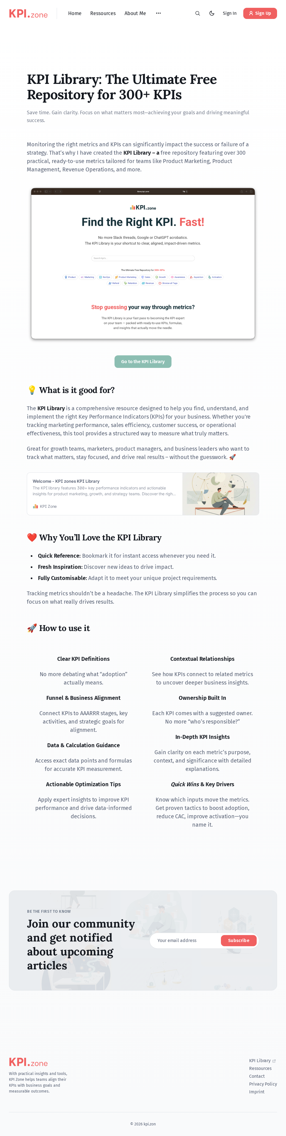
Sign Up (263, 13)
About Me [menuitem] (135, 13)
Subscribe (238, 940)
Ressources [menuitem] (102, 13)
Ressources (260, 1068)
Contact (256, 1076)
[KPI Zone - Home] (28, 13)
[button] (158, 13)
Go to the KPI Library (143, 361)
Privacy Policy (263, 1084)
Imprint (256, 1091)
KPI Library (260, 1060)
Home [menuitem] (75, 13)
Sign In (229, 13)
